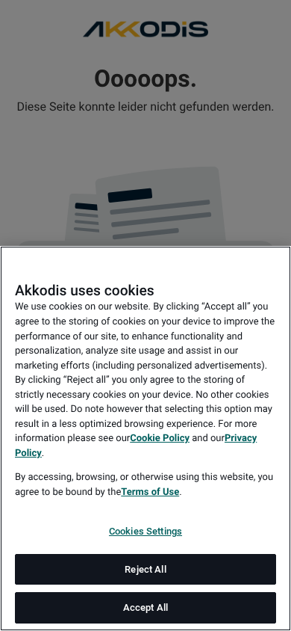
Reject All (145, 569)
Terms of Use (150, 492)
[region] (145, 438)
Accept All (145, 607)
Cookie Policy (160, 438)
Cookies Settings (145, 531)
